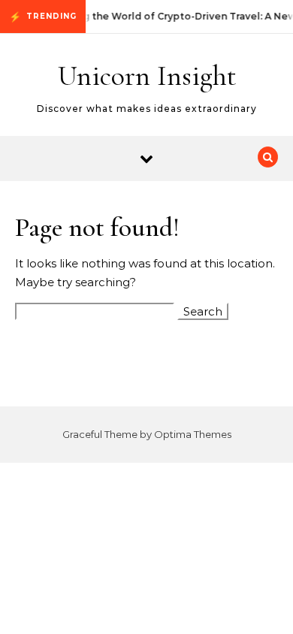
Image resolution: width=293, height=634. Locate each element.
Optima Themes (192, 434)
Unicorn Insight (147, 76)
